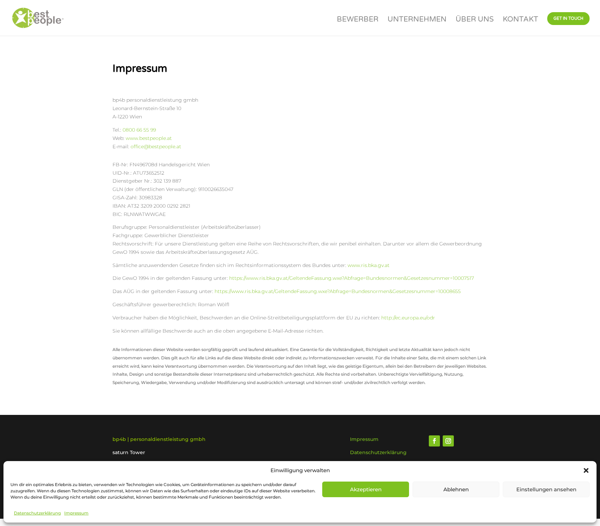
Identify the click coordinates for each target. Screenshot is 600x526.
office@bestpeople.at (156, 146)
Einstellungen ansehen (546, 489)
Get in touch (568, 18)
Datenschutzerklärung (37, 513)
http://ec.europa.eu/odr (408, 318)
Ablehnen (456, 489)
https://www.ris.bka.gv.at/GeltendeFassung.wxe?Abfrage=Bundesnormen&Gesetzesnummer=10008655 (338, 291)
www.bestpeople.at (149, 138)
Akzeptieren (366, 489)
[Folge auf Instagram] (448, 440)
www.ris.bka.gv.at (369, 265)
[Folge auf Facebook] (434, 440)
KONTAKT (520, 20)
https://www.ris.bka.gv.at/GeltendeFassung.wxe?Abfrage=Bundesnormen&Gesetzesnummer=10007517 (351, 278)
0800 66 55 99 (139, 130)
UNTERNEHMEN (417, 20)
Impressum (76, 513)
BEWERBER (357, 20)
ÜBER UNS (475, 20)
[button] (586, 470)
